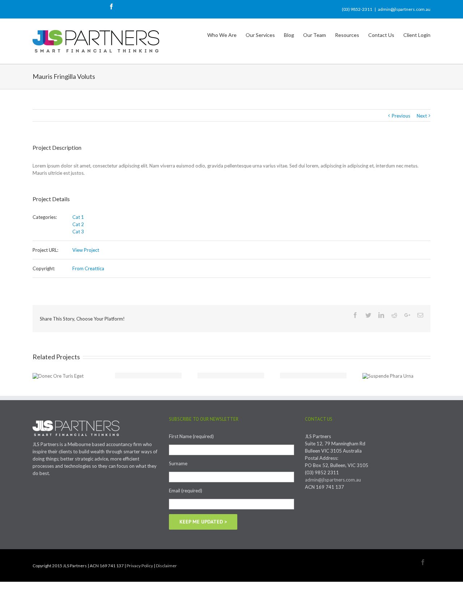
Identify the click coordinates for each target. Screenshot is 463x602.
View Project (85, 250)
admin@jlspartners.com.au (404, 9)
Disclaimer (166, 565)
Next (422, 116)
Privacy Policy (140, 565)
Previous (401, 116)
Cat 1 (78, 217)
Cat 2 (78, 224)
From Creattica (88, 268)
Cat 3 (78, 231)
